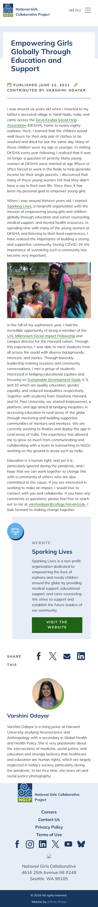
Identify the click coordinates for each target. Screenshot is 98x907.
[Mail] (67, 656)
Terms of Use (49, 834)
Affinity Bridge (57, 902)
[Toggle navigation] (80, 10)
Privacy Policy (49, 827)
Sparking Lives (19, 206)
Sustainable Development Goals (54, 379)
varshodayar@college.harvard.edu (57, 504)
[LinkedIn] (81, 656)
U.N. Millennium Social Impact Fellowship (41, 336)
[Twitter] (53, 656)
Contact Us (49, 819)
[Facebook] (38, 656)
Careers (49, 812)
